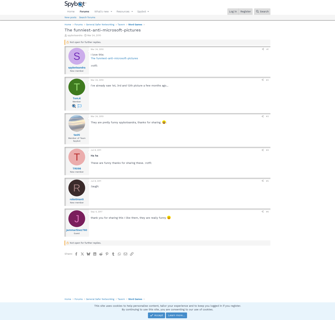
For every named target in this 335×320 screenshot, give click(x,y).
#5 (267, 181)
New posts (70, 17)
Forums (84, 11)
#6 (267, 211)
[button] (111, 11)
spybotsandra (75, 35)
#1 (267, 49)
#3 (267, 116)
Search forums (87, 17)
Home (71, 11)
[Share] (263, 49)
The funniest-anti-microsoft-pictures (114, 58)
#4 (267, 150)
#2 (267, 80)
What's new (101, 11)
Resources (123, 11)
